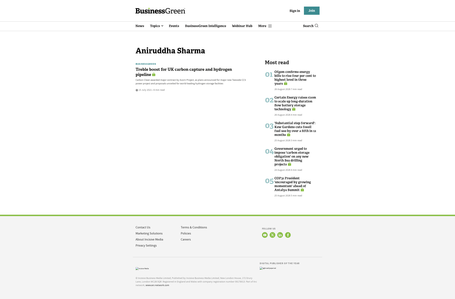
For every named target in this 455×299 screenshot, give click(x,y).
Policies (186, 233)
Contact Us (143, 227)
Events (174, 26)
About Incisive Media (149, 239)
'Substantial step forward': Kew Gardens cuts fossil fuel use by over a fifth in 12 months (295, 129)
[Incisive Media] (142, 268)
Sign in (295, 11)
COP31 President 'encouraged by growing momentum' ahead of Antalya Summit (292, 184)
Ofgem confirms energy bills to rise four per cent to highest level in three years (295, 78)
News (139, 26)
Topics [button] (155, 26)
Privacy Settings (146, 246)
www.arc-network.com (157, 285)
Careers (186, 239)
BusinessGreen (146, 64)
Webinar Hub (242, 26)
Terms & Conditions (194, 227)
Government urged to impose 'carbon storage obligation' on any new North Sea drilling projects (291, 156)
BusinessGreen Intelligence (205, 26)
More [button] (262, 26)
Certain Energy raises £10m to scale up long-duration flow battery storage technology (295, 103)
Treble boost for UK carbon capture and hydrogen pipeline (184, 72)
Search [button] (308, 26)
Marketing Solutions (149, 233)
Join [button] (312, 11)
